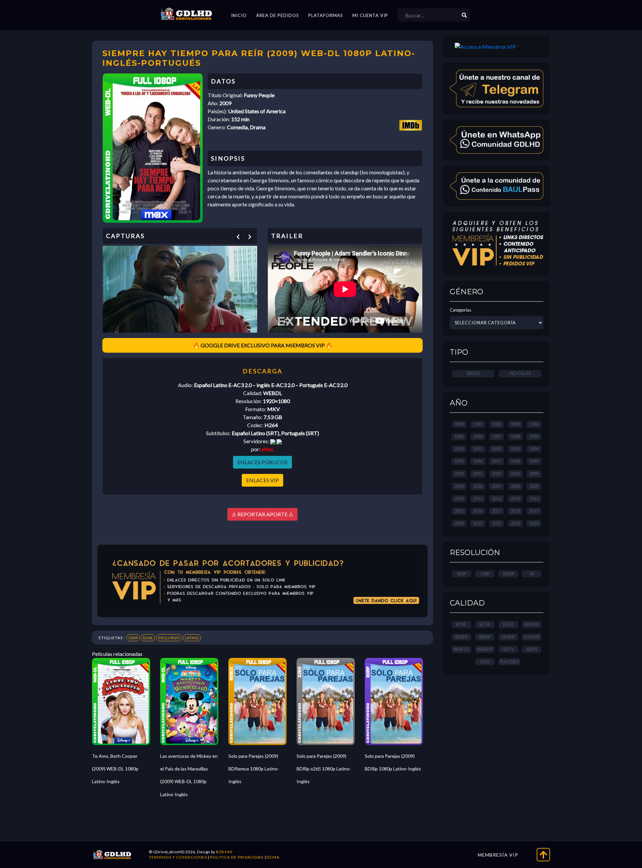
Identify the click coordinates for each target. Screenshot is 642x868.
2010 (459, 498)
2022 (496, 523)
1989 (534, 436)
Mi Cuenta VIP (370, 15)
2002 (496, 473)
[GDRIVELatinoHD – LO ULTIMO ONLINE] (186, 14)
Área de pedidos (277, 15)
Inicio (239, 15)
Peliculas (520, 373)
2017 (496, 511)
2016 (478, 511)
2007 (496, 486)
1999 (534, 461)
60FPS (531, 649)
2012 (496, 498)
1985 (459, 436)
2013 (515, 498)
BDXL (461, 624)
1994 (534, 449)
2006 (478, 486)
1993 (515, 449)
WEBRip (485, 649)
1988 (515, 436)
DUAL (148, 637)
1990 (459, 449)
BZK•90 (224, 851)
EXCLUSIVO (169, 637)
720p (485, 573)
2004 (534, 473)
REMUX (532, 624)
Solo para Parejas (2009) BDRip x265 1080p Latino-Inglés (324, 769)
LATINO (192, 637)
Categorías (460, 310)
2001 (478, 473)
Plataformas (325, 15)
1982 (496, 424)
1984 (534, 424)
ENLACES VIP (262, 480)
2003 (515, 473)
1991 (478, 449)
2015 (459, 511)
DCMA (273, 857)
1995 (459, 461)
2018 (515, 511)
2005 (459, 486)
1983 (515, 424)
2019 (534, 511)
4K (531, 573)
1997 (496, 461)
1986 (478, 436)
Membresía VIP (498, 855)
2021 (478, 523)
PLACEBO (509, 661)
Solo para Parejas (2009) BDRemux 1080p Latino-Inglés (253, 769)
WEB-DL (461, 649)
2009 (133, 637)
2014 (534, 498)
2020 (459, 523)
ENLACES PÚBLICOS (262, 462)
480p (461, 573)
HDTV (508, 649)
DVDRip (532, 637)
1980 (459, 424)
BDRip (461, 637)
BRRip (485, 637)
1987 (496, 436)
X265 (485, 661)
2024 (534, 523)
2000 (459, 473)
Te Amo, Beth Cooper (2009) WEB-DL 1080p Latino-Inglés (115, 769)
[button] (238, 236)
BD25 (508, 624)
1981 (478, 424)
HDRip (508, 637)
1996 (478, 461)
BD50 (484, 624)
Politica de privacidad (236, 857)
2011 (478, 498)
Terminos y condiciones (178, 857)
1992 (496, 449)
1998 (515, 461)
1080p (508, 573)
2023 (515, 523)
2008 (515, 486)
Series (473, 373)
